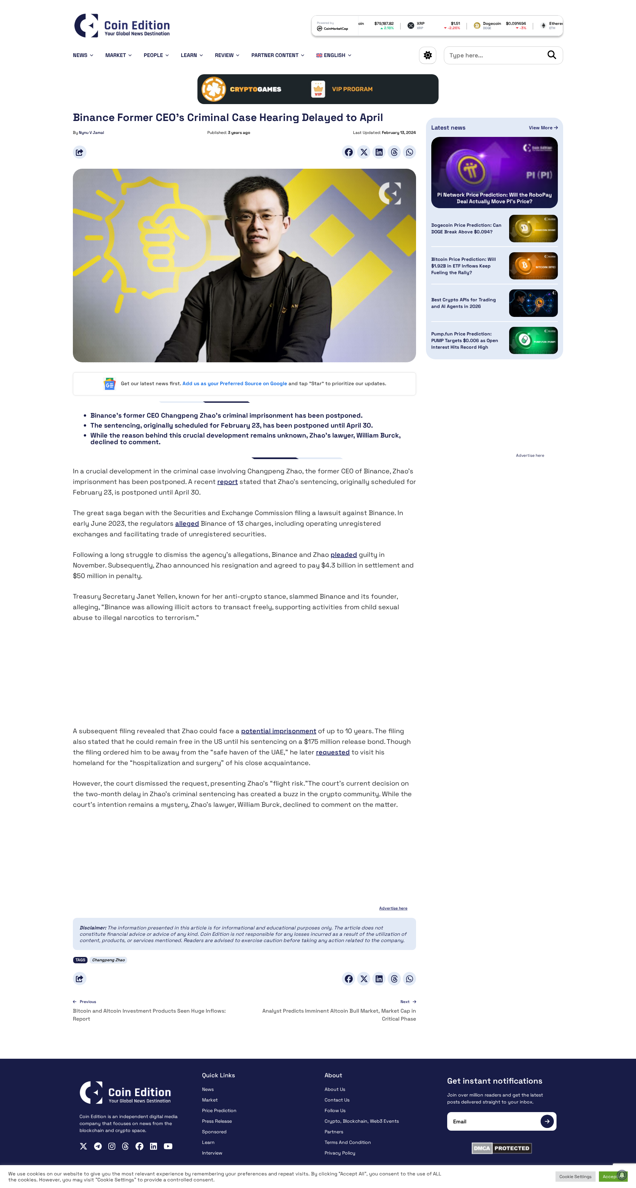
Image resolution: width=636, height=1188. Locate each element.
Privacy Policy (340, 1153)
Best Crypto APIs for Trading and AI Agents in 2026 (463, 303)
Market (115, 55)
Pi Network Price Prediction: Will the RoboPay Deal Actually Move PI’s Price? (494, 198)
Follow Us (335, 1110)
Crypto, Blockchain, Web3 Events (362, 1121)
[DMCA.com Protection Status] (501, 1148)
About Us (335, 1089)
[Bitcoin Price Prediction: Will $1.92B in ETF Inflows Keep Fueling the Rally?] (533, 266)
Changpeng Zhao (108, 960)
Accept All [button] (613, 1176)
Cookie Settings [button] (575, 1176)
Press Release (217, 1121)
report (227, 481)
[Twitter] (363, 152)
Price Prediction (219, 1110)
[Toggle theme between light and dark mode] (427, 55)
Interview (212, 1153)
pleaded (344, 554)
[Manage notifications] (622, 1175)
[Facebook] (348, 152)
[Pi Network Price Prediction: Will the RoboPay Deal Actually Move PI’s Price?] (494, 172)
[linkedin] (153, 1146)
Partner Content (274, 55)
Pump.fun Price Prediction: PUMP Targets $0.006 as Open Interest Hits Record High (464, 340)
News (80, 55)
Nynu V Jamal (91, 132)
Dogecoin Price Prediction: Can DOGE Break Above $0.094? (466, 228)
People (153, 55)
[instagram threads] (125, 1146)
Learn (189, 55)
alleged (187, 523)
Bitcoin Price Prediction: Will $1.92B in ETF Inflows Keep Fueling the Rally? (463, 265)
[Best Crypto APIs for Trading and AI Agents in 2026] (533, 303)
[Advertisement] (244, 679)
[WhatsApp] (409, 152)
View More (541, 128)
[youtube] (168, 1146)
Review (224, 55)
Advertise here (393, 908)
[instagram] (111, 1146)
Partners (334, 1132)
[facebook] (139, 1146)
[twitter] (83, 1146)
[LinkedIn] (379, 152)
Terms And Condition (348, 1142)
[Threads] (394, 152)
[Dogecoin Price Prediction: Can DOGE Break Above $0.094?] (533, 228)
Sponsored (214, 1132)
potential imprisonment (278, 731)
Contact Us (337, 1100)
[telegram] (98, 1146)
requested (333, 752)
